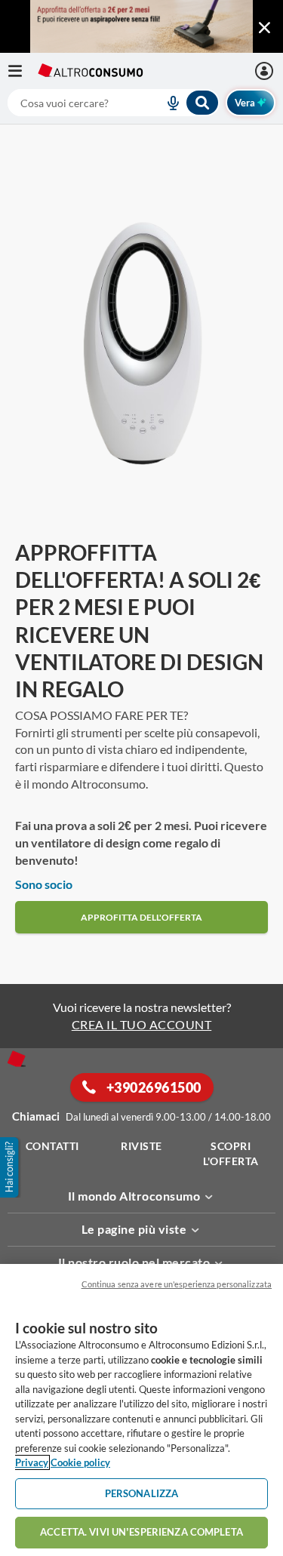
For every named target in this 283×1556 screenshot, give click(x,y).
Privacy (31, 1462)
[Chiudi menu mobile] (264, 28)
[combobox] (114, 102)
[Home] (17, 1059)
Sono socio (43, 884)
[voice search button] (167, 103)
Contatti (52, 1145)
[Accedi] (266, 71)
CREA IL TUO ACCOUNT (142, 1024)
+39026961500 (152, 1087)
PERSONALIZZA (142, 1493)
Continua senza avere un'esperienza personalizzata (177, 1284)
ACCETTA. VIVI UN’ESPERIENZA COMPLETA (141, 1532)
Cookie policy (80, 1462)
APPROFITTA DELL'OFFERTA (141, 917)
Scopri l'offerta (231, 1153)
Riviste (141, 1145)
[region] (141, 1410)
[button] (10, 1167)
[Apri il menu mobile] (23, 71)
